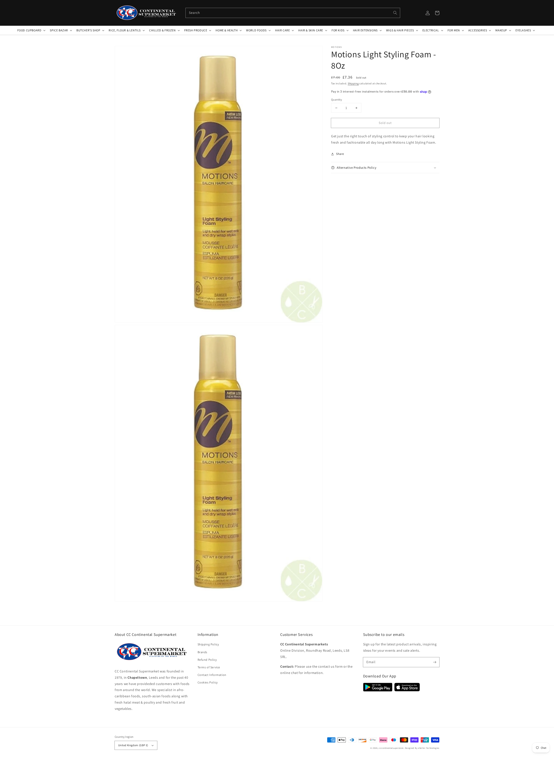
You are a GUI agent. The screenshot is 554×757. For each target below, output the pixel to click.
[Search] (395, 13)
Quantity (336, 99)
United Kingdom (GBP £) (133, 745)
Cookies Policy (208, 682)
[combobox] (293, 13)
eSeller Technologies (428, 748)
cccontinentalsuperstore (391, 748)
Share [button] (340, 154)
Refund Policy (207, 660)
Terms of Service (209, 667)
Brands (203, 652)
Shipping (353, 83)
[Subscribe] (434, 662)
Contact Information (212, 675)
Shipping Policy (208, 644)
